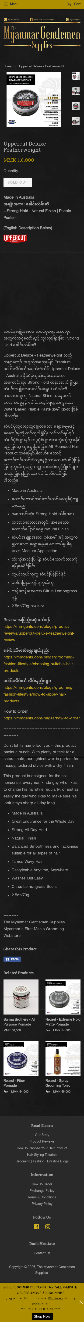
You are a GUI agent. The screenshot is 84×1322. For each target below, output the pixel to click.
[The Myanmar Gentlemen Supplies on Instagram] (47, 1227)
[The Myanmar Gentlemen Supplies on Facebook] (36, 1227)
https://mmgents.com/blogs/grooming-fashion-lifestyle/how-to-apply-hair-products (39, 694)
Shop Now (42, 1316)
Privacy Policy (42, 1204)
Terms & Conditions (42, 1197)
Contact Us (42, 1253)
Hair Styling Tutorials (42, 1155)
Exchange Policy (42, 1191)
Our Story (42, 1135)
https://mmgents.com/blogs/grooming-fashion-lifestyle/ (39, 664)
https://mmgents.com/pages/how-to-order (42, 718)
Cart (76, 4)
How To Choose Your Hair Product (42, 1148)
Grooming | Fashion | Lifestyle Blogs (42, 1161)
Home (7, 66)
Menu (13, 4)
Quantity (11, 170)
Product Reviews (42, 1141)
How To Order (42, 1184)
